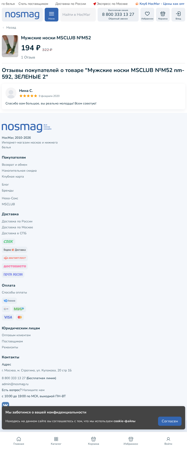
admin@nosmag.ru (15, 384)
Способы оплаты (14, 292)
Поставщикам (12, 341)
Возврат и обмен (14, 164)
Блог (5, 184)
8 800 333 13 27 (14, 378)
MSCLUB (8, 204)
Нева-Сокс (10, 198)
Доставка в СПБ (14, 233)
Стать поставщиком (33, 4)
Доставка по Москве (17, 227)
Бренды (7, 190)
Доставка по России (70, 4)
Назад (11, 28)
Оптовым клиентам (16, 335)
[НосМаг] (22, 14)
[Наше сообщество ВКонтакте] (5, 405)
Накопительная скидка (19, 170)
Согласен (170, 421)
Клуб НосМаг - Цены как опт (162, 4)
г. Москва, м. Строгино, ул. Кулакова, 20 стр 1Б (37, 370)
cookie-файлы (124, 421)
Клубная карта (13, 176)
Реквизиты (10, 347)
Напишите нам (33, 390)
